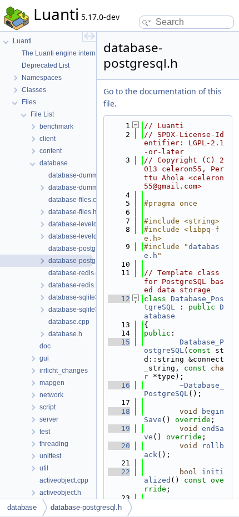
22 (119, 472)
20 (119, 446)
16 (119, 385)
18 (119, 411)
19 (119, 428)
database (22, 507)
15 (119, 342)
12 (119, 299)
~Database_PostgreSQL (184, 389)
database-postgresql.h (86, 507)
